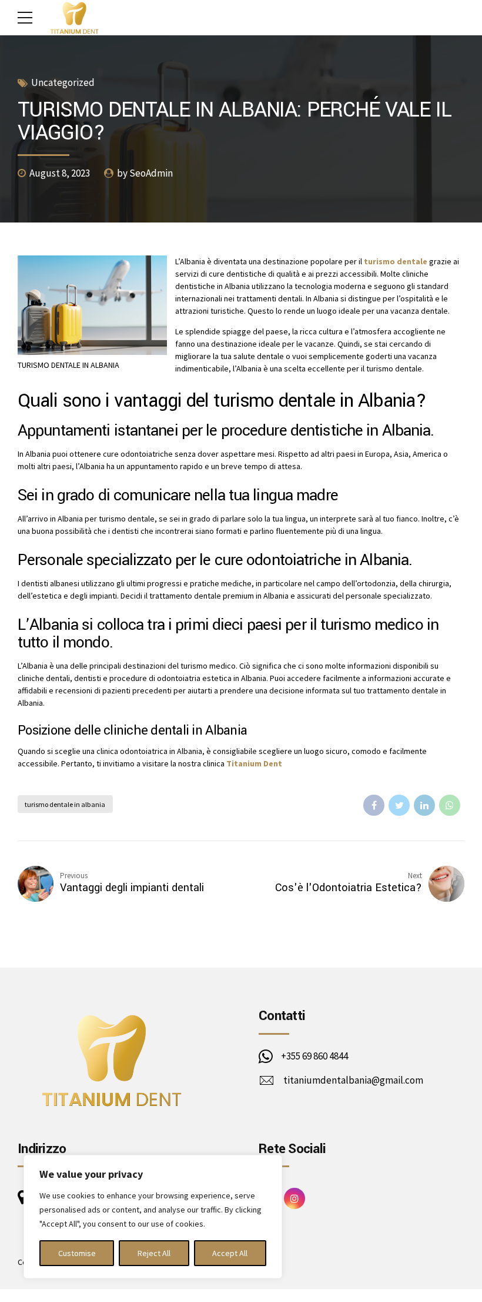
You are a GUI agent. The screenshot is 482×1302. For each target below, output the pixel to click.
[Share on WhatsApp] (449, 805)
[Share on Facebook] (373, 805)
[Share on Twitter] (399, 805)
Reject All (154, 1253)
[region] (153, 1216)
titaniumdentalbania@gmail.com (353, 1080)
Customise (77, 1253)
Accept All (229, 1253)
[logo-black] (112, 1060)
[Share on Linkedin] (424, 805)
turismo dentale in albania (65, 804)
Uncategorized (63, 83)
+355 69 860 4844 (314, 1055)
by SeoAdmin (145, 173)
